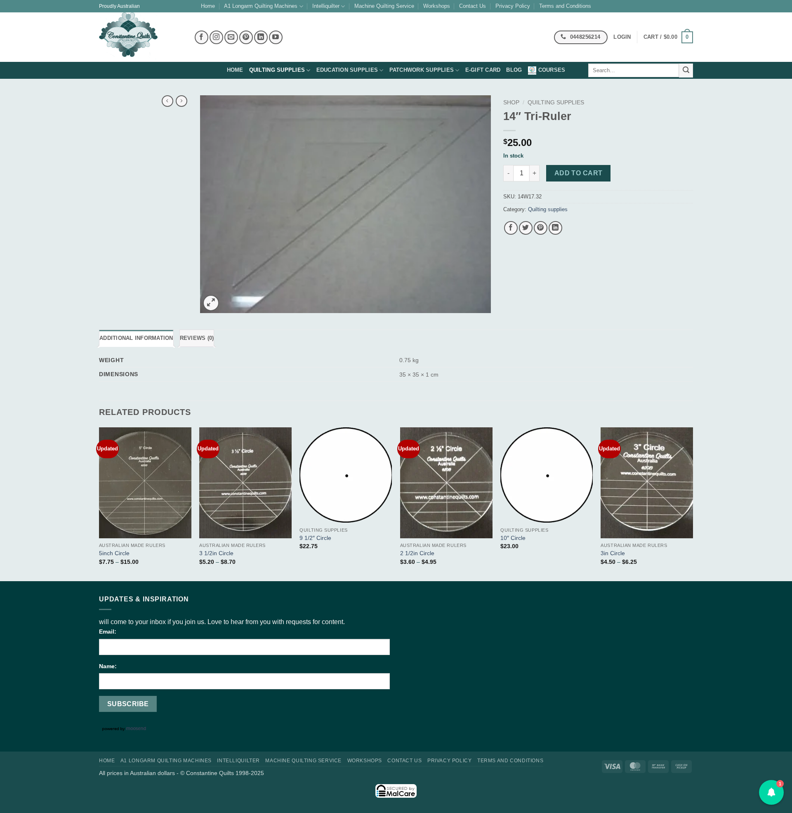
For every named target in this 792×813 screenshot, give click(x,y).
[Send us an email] (231, 37)
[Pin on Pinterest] (540, 228)
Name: (108, 666)
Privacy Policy (512, 6)
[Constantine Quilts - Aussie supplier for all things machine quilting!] (140, 37)
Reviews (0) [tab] (197, 338)
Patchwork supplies (421, 70)
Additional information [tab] (136, 338)
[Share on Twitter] (526, 228)
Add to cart (578, 173)
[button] (668, 37)
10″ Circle (513, 538)
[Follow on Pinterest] (246, 37)
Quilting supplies (277, 70)
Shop (511, 102)
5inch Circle (114, 553)
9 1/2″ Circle (315, 538)
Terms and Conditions (565, 6)
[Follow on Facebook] (201, 37)
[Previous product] (181, 101)
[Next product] (167, 101)
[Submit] (686, 71)
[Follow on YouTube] (276, 37)
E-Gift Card (483, 70)
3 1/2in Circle (216, 553)
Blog (514, 70)
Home (208, 6)
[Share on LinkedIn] (555, 228)
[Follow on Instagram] (216, 37)
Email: (107, 631)
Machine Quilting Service (384, 6)
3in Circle (613, 553)
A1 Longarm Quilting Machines (260, 6)
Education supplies (347, 70)
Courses (552, 70)
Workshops (436, 6)
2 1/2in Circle (417, 553)
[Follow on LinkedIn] (261, 37)
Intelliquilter (325, 6)
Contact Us (472, 6)
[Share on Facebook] (511, 228)
